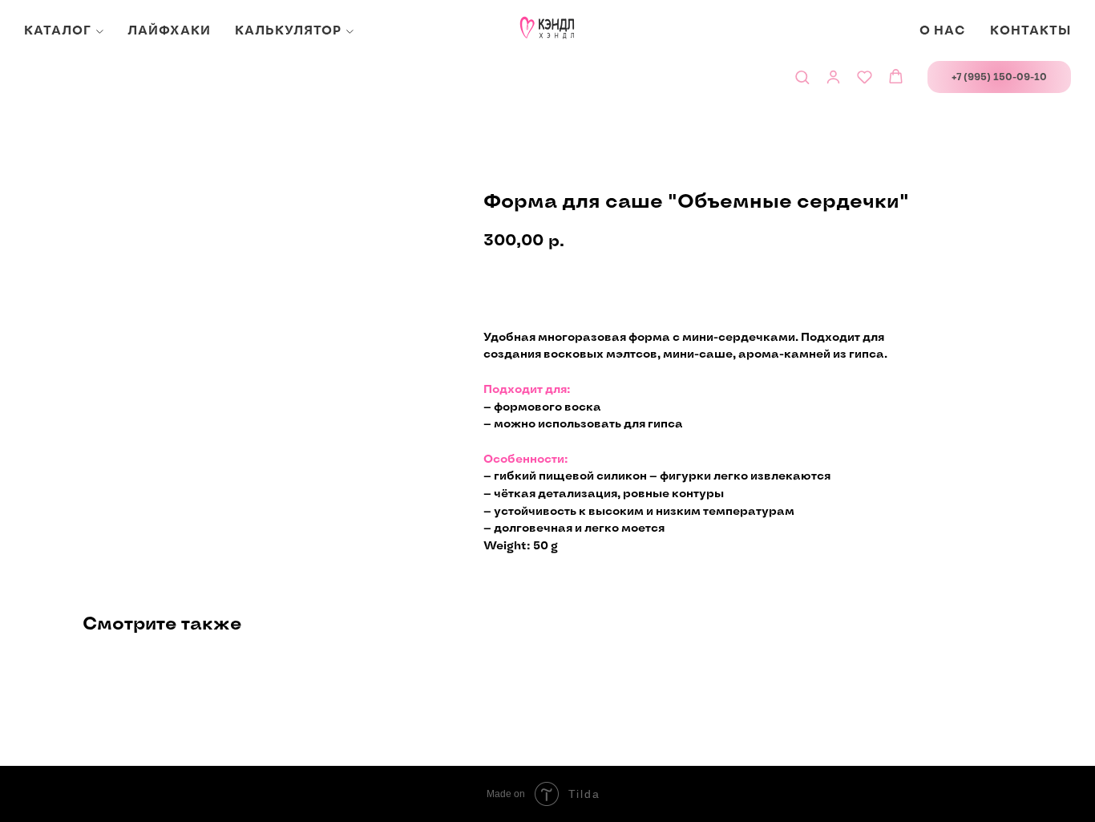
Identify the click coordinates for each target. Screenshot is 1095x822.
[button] (802, 76)
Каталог (57, 30)
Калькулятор (288, 30)
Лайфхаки (169, 30)
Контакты (1030, 30)
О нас (942, 30)
